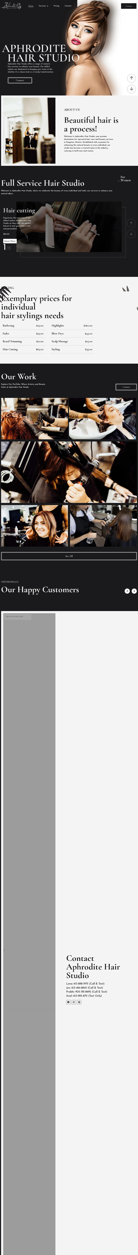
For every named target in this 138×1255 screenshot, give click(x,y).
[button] (131, 234)
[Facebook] (68, 1126)
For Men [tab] (123, 181)
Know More (10, 241)
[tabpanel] (69, 233)
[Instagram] (74, 1126)
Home (30, 6)
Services (42, 6)
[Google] (79, 1126)
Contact (68, 6)
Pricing (56, 6)
